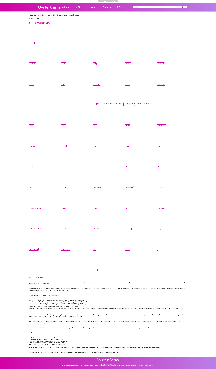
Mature (61, 15)
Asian (39, 15)
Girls (80, 7)
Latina (45, 15)
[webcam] (171, 242)
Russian (50, 15)
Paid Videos (113, 1)
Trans (121, 7)
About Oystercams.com (105, 364)
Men (92, 7)
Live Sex (103, 1)
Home (67, 7)
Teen (55, 15)
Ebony (66, 15)
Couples (107, 7)
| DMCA (114, 364)
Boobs (71, 15)
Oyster (49, 7)
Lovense (77, 15)
